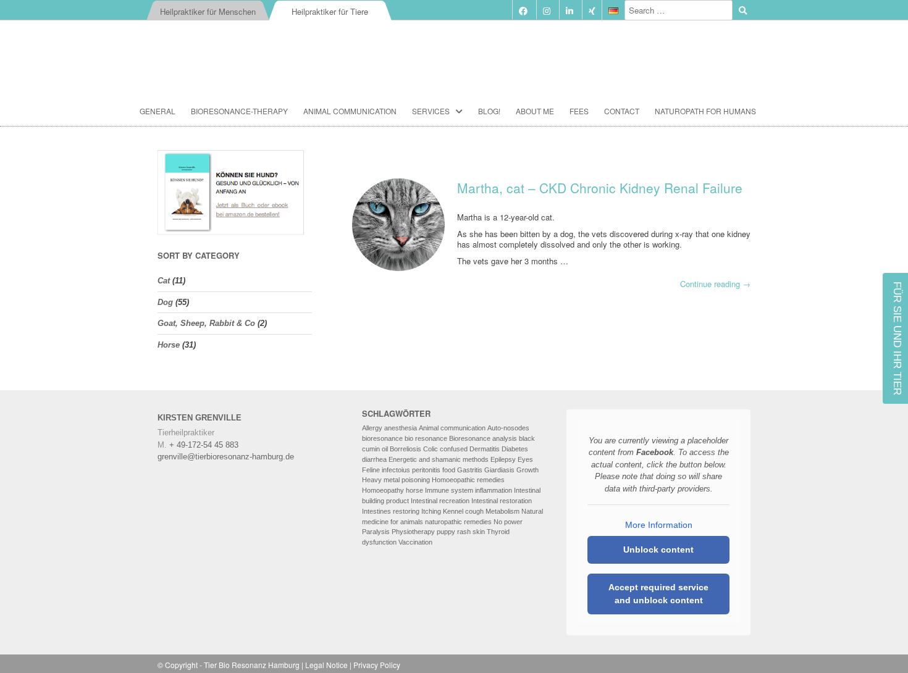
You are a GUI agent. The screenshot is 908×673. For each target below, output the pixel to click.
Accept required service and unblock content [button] (658, 593)
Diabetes (515, 449)
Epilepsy (503, 459)
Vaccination (415, 542)
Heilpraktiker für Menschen (208, 11)
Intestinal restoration (501, 500)
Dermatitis (484, 449)
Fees (579, 111)
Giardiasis (499, 470)
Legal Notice (326, 664)
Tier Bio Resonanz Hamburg (252, 664)
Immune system (449, 490)
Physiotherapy (413, 531)
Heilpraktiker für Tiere (330, 11)
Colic (430, 449)
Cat (164, 280)
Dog (165, 302)
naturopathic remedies (458, 521)
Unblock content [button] (658, 549)
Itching (431, 511)
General (157, 111)
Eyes (525, 459)
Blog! (489, 111)
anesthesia (400, 428)
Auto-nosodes (508, 428)
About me (535, 111)
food (448, 470)
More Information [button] (658, 525)
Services (431, 111)
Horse (169, 344)
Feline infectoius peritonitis (401, 470)
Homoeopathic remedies (468, 479)
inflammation (493, 490)
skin (479, 531)
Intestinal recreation (440, 500)
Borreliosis (405, 449)
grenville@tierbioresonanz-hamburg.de (226, 456)
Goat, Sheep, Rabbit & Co (206, 323)
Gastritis (469, 470)
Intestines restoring (390, 511)
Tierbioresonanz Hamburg (454, 52)
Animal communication (350, 111)
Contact (621, 111)
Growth (527, 470)
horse (414, 490)
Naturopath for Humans (705, 111)
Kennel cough (463, 511)
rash (464, 531)
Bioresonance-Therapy (239, 111)
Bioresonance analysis (483, 438)
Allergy (372, 428)
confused (454, 449)
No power (508, 521)
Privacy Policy (376, 664)
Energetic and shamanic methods (439, 459)
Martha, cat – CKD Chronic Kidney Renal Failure (599, 187)
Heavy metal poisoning (396, 479)
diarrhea (374, 459)
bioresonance (382, 438)
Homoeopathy (383, 490)
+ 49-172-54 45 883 (203, 444)
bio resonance (426, 438)
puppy (446, 531)
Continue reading (715, 284)
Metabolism (502, 511)
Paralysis (376, 531)
